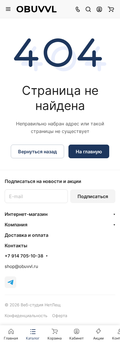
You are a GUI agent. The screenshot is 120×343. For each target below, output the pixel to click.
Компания (16, 225)
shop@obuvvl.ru (21, 266)
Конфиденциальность (26, 315)
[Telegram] (10, 282)
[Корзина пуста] (111, 9)
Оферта (59, 315)
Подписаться (92, 196)
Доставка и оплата (26, 235)
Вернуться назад (37, 151)
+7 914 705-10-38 (24, 256)
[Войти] (99, 9)
